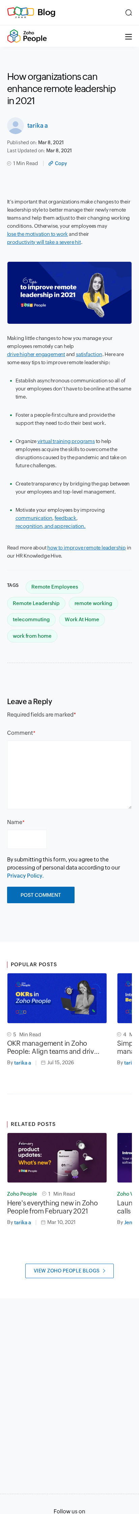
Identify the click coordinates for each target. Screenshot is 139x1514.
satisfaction (89, 354)
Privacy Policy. (25, 876)
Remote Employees (54, 587)
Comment (20, 733)
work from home (32, 636)
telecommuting (31, 619)
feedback (65, 518)
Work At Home (82, 619)
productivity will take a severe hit (44, 242)
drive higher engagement (36, 354)
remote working (93, 603)
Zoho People (22, 1194)
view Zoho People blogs (67, 1270)
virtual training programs (66, 441)
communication (34, 518)
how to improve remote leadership (86, 547)
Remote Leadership (36, 603)
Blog (46, 12)
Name (14, 822)
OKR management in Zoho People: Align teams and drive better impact (52, 1047)
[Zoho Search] (129, 12)
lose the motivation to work (37, 234)
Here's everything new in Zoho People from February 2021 (52, 1207)
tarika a (37, 125)
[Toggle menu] (128, 36)
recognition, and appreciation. (51, 526)
